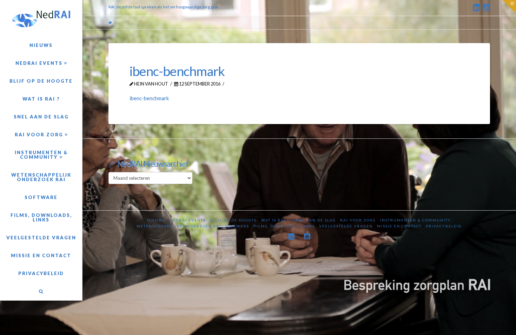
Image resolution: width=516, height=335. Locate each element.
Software (237, 226)
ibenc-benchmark (149, 98)
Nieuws (156, 220)
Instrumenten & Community (415, 220)
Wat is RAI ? (275, 220)
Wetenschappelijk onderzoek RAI (179, 226)
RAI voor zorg (358, 220)
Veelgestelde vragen (346, 226)
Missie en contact (399, 226)
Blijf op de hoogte (233, 220)
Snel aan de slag (314, 220)
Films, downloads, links (284, 226)
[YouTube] (486, 8)
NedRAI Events (188, 220)
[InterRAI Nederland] (41, 19)
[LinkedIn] (476, 8)
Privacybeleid (444, 226)
